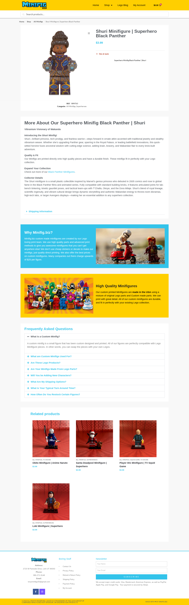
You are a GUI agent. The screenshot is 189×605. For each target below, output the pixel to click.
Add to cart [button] (51, 472)
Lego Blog (123, 5)
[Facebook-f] (36, 592)
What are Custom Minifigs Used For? (51, 356)
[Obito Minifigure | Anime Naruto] (50, 438)
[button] (89, 33)
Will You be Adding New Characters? (51, 375)
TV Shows (47, 460)
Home (96, 5)
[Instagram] (42, 592)
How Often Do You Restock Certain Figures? (55, 394)
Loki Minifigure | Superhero (47, 526)
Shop (107, 5)
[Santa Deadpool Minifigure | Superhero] (94, 438)
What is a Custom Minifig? (45, 336)
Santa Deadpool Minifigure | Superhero (91, 465)
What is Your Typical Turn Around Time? (53, 388)
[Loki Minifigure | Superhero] (50, 501)
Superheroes (81, 106)
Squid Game (135, 460)
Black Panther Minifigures (61, 172)
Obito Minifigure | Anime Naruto (50, 463)
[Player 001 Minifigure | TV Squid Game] (138, 438)
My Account (139, 5)
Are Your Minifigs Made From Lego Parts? (54, 369)
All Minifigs (38, 22)
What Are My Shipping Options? (48, 381)
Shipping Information (40, 211)
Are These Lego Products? (45, 362)
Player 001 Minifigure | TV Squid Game (137, 465)
